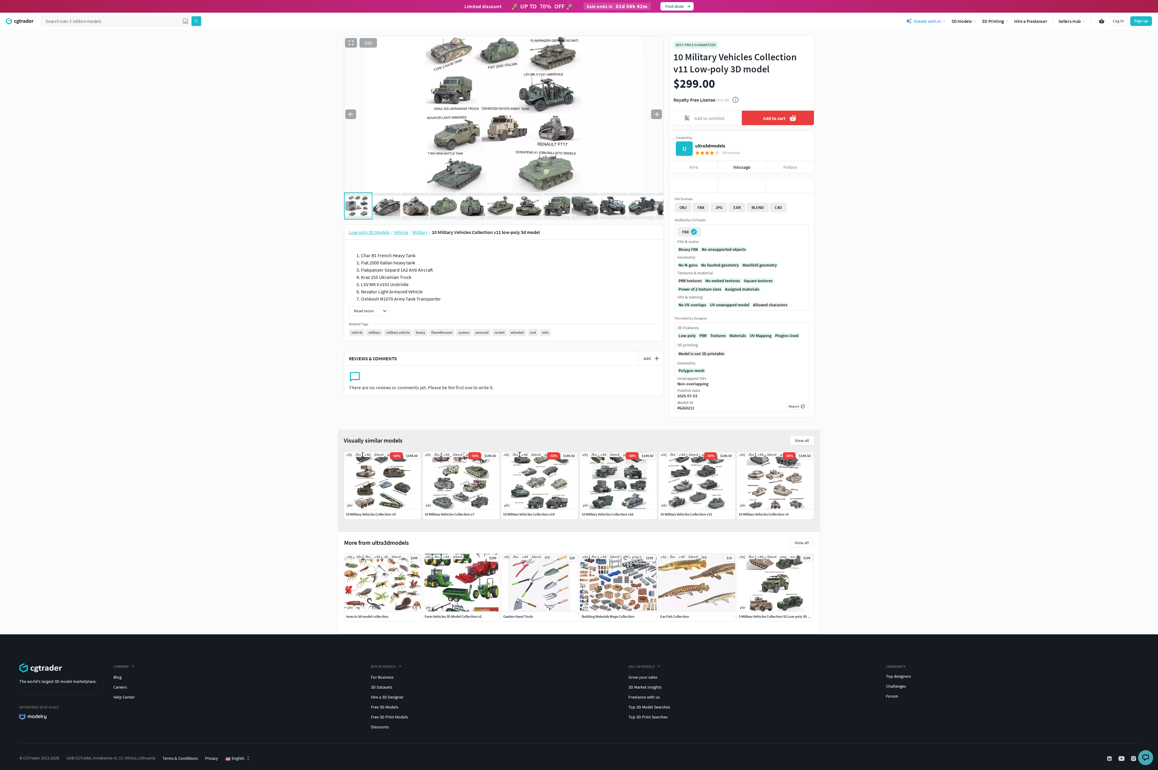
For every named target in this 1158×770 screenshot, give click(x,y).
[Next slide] (656, 114)
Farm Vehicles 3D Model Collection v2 (453, 616)
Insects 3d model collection (367, 616)
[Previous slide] (350, 114)
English (235, 759)
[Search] (196, 21)
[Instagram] (1134, 758)
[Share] (790, 185)
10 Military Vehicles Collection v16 (607, 514)
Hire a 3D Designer (387, 697)
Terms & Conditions (180, 758)
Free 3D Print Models (389, 717)
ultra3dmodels (710, 146)
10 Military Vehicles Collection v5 (764, 514)
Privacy (211, 758)
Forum (892, 696)
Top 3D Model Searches (649, 707)
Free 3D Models (384, 707)
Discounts (380, 727)
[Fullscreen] (351, 43)
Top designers (898, 676)
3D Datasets (381, 687)
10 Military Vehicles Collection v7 (449, 514)
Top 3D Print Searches (648, 717)
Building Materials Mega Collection (608, 616)
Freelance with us (644, 697)
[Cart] (1101, 21)
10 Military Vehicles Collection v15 (686, 514)
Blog (117, 677)
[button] (185, 21)
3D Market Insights (645, 687)
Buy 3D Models (383, 666)
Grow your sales (642, 677)
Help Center (124, 697)
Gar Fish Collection (674, 616)
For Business (382, 677)
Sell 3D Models (641, 666)
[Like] (694, 185)
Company (121, 666)
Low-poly (687, 335)
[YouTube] (1122, 759)
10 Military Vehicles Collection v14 (529, 514)
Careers (120, 687)
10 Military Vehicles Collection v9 (371, 514)
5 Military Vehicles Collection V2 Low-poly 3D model (778, 616)
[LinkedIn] (1110, 759)
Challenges (896, 686)
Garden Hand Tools (518, 616)
